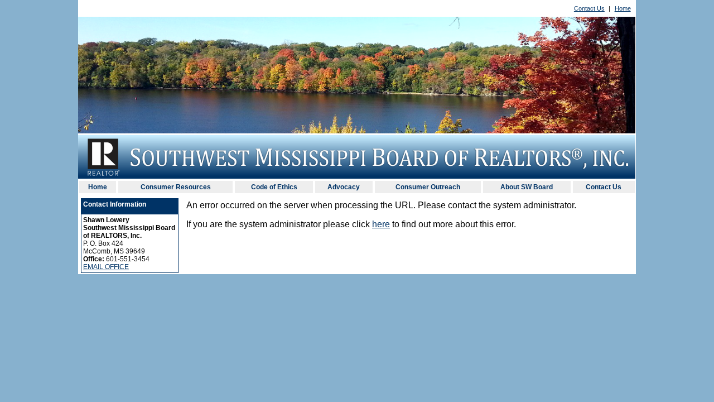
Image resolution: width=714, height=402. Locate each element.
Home (623, 8)
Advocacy (343, 187)
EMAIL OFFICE (106, 267)
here (381, 224)
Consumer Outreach (427, 187)
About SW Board (526, 187)
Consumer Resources (176, 187)
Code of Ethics (274, 187)
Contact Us (589, 8)
